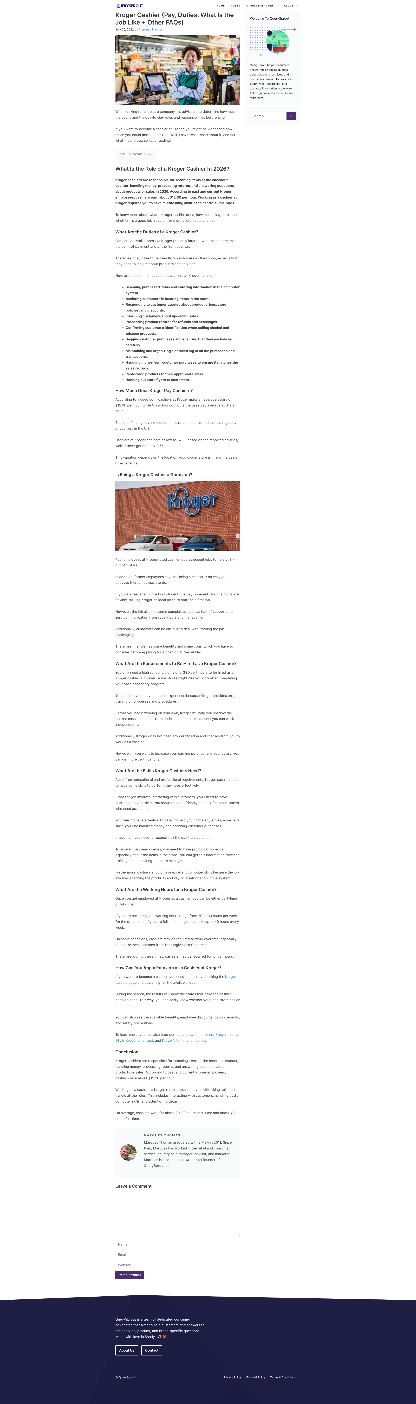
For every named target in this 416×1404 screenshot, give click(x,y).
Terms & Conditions (283, 1377)
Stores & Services (260, 5)
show (148, 154)
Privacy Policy (232, 1377)
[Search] (291, 116)
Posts (235, 5)
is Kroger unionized (137, 1040)
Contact (151, 1350)
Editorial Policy (255, 1377)
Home (221, 5)
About (288, 5)
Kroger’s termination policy (183, 1040)
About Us (126, 1350)
